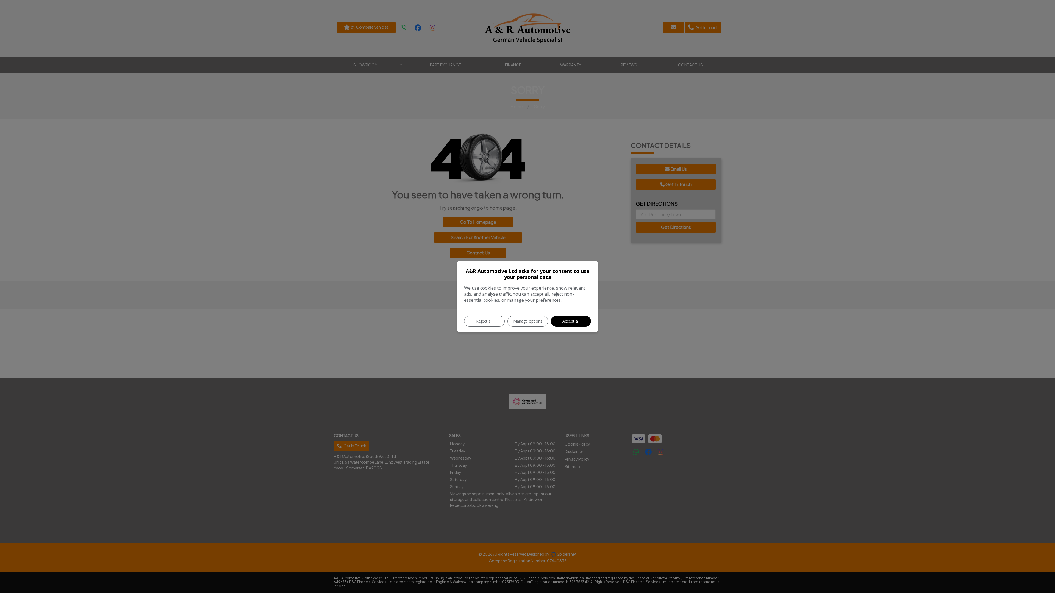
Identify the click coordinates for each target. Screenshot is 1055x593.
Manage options (527, 321)
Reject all (484, 321)
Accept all (570, 321)
